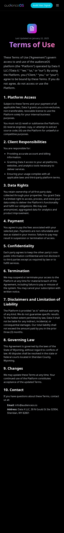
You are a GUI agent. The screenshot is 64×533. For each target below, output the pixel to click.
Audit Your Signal (41, 5)
